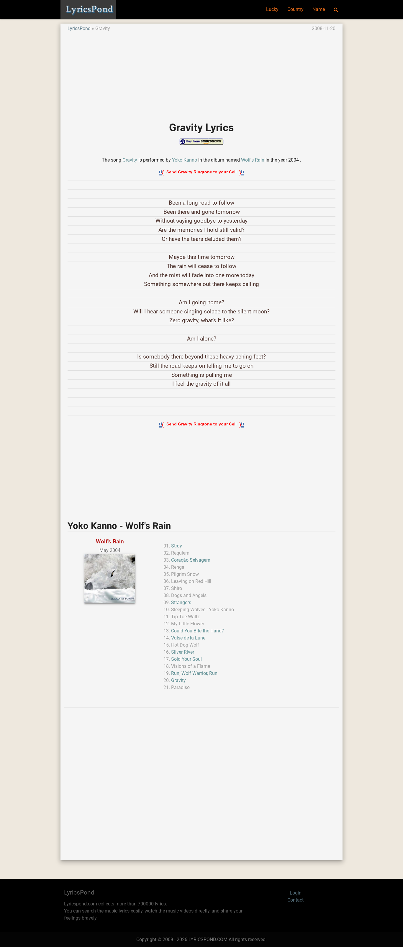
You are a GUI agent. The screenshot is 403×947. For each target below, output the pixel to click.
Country (295, 9)
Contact (295, 900)
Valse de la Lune (188, 638)
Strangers (181, 602)
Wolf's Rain (252, 160)
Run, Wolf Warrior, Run (194, 673)
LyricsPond (79, 28)
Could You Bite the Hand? (197, 631)
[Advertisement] (201, 73)
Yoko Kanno (184, 160)
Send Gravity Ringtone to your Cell (201, 172)
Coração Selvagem (190, 560)
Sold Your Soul (186, 659)
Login (296, 893)
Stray (176, 546)
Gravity (129, 160)
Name (318, 9)
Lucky (272, 9)
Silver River (182, 652)
